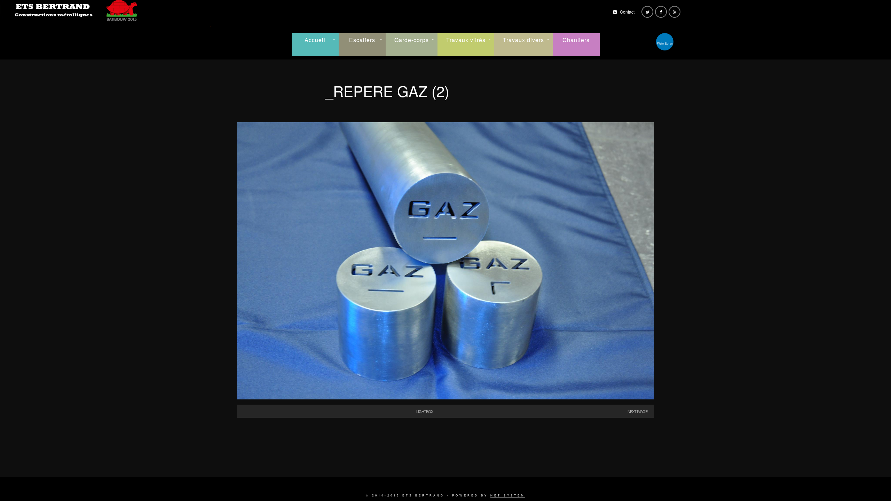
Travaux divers (523, 40)
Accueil (315, 40)
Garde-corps (411, 40)
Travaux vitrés (466, 40)
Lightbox (424, 411)
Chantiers (576, 40)
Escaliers (362, 40)
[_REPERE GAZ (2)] (445, 397)
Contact (627, 12)
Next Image (637, 411)
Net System (507, 495)
